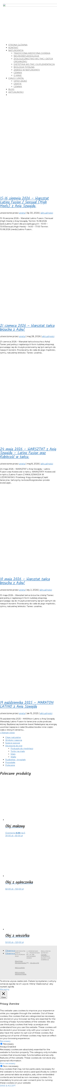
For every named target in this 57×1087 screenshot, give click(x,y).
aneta (22, 213)
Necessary (8, 1044)
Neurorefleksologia (26, 56)
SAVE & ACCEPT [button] (8, 1085)
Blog (11, 89)
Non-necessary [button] (7, 1063)
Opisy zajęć (20, 81)
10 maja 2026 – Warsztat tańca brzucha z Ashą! (25, 581)
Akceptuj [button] (4, 989)
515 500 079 (34, 963)
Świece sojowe (12, 743)
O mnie (18, 75)
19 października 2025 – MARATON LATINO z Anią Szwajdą (26, 705)
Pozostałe (10, 762)
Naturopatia (15, 50)
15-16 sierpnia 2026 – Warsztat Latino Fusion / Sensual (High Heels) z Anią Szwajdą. (24, 202)
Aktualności (16, 92)
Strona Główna (17, 45)
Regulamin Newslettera (20, 973)
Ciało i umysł (16, 78)
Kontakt (13, 47)
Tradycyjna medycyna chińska (32, 53)
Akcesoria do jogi (13, 745)
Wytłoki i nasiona (13, 740)
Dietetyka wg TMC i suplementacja (34, 64)
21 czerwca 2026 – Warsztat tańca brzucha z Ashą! (27, 328)
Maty (13, 754)
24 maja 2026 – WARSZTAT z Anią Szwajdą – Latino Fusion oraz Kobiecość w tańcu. (28, 453)
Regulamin (20, 968)
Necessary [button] (5, 1041)
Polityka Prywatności (21, 962)
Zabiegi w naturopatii (27, 70)
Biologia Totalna (24, 67)
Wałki (13, 757)
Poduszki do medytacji (22, 748)
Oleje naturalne (13, 737)
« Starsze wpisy (7, 732)
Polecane (10, 765)
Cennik (18, 72)
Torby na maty (18, 751)
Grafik (17, 83)
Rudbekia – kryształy (15, 759)
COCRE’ (44, 954)
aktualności (47, 213)
